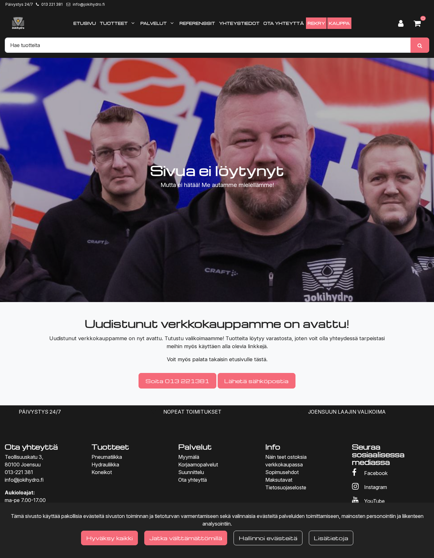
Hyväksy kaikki (109, 537)
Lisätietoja (331, 537)
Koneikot (102, 472)
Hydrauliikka (105, 464)
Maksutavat (278, 480)
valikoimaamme (204, 338)
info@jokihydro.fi (89, 4)
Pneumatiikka (107, 457)
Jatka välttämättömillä (185, 537)
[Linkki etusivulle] (18, 23)
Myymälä (188, 457)
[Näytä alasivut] (133, 23)
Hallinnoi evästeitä (268, 537)
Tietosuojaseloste (285, 487)
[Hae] (419, 45)
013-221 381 (19, 472)
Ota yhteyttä (192, 480)
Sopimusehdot (282, 472)
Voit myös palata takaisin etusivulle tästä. (217, 359)
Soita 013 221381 (177, 380)
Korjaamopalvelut (198, 464)
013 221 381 (52, 4)
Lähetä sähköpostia (256, 380)
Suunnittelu (191, 472)
